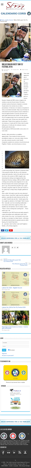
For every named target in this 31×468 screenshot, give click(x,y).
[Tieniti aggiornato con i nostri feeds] (19, 452)
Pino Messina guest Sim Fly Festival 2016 (19, 264)
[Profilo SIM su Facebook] (3, 452)
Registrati (4, 353)
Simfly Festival (9, 20)
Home (2, 20)
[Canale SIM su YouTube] (14, 452)
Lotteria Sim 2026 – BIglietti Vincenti (12, 288)
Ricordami (12, 350)
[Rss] (15, 460)
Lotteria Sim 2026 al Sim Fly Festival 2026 (13, 307)
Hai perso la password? (8, 355)
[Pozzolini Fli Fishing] (15, 408)
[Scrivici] (25, 452)
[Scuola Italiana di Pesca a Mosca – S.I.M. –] (15, 5)
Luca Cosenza (6, 69)
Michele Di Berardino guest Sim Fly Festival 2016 (12, 260)
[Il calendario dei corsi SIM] (15, 13)
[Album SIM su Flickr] (8, 452)
